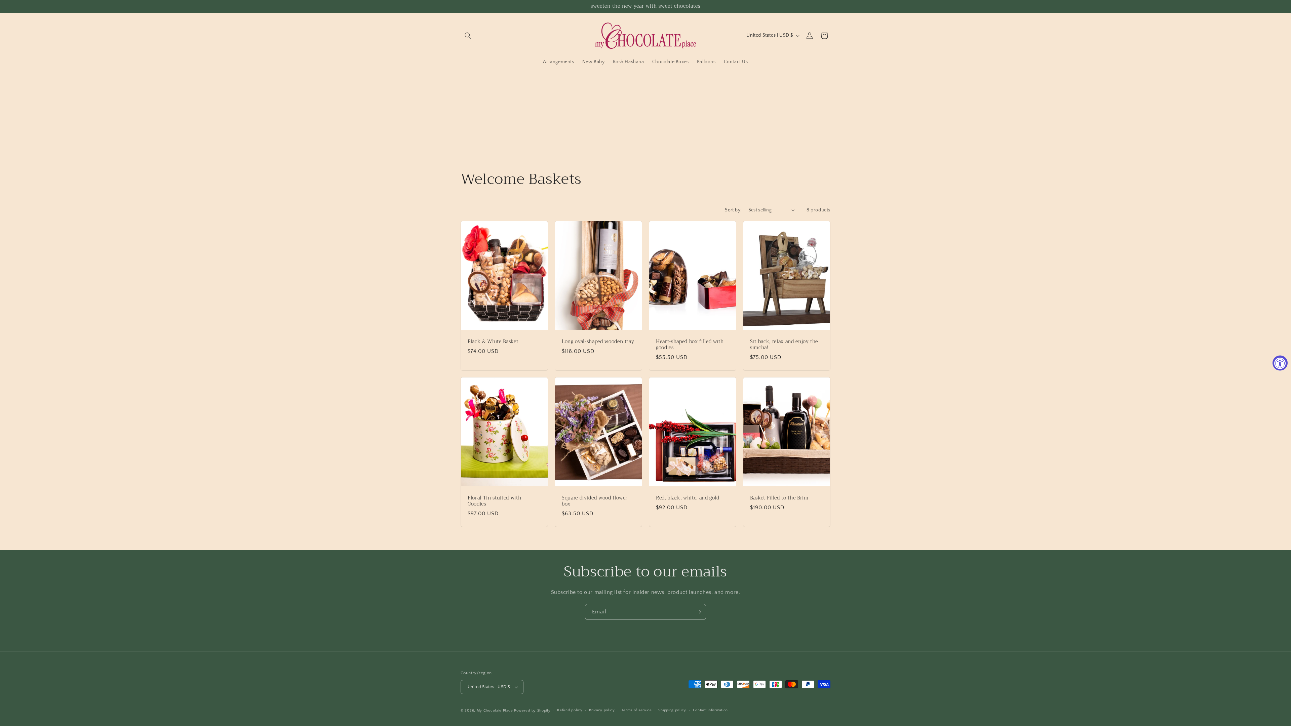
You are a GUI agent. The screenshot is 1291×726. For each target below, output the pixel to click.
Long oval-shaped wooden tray (598, 341)
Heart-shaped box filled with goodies (689, 344)
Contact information (710, 710)
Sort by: (733, 210)
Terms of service (637, 710)
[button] (468, 35)
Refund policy (569, 710)
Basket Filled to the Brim (779, 498)
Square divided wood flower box (595, 501)
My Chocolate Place (495, 711)
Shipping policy (672, 710)
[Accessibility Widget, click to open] (1280, 363)
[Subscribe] (698, 612)
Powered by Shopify (532, 711)
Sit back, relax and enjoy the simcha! (784, 344)
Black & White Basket (493, 341)
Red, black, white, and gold (687, 498)
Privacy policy (602, 710)
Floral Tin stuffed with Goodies (494, 501)
